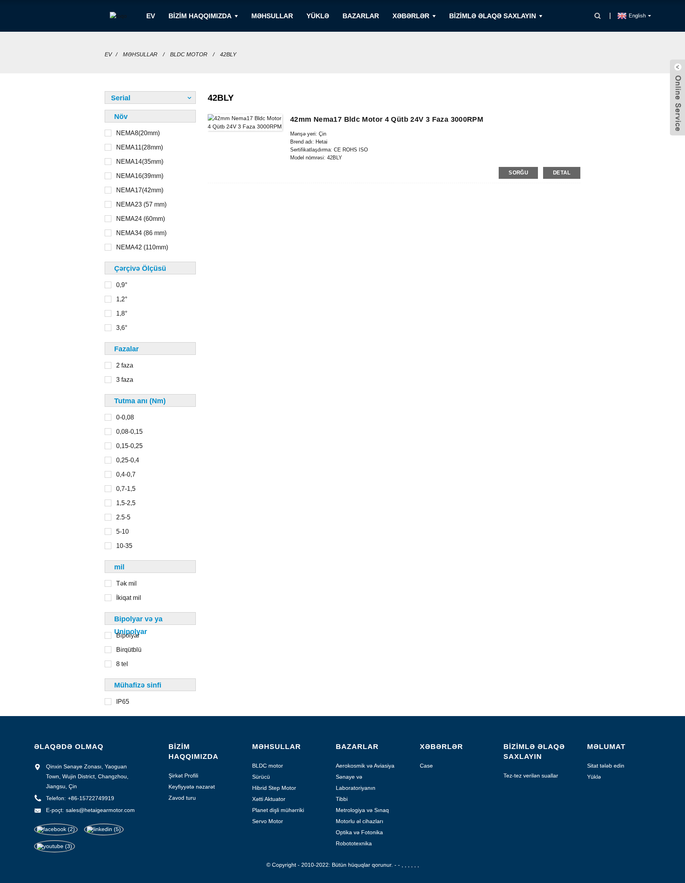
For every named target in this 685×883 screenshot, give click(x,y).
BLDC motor (188, 54)
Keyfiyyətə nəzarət (191, 786)
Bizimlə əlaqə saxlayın (492, 16)
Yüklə (317, 16)
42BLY (228, 54)
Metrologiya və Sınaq (362, 810)
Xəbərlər (410, 16)
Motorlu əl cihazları (359, 821)
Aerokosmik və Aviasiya (365, 765)
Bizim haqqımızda (200, 16)
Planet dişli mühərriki (278, 810)
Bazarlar (360, 16)
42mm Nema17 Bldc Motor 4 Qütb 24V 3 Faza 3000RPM (386, 119)
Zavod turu (182, 798)
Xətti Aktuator (268, 799)
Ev (150, 16)
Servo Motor (267, 821)
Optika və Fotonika (359, 832)
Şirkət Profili (183, 775)
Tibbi (342, 799)
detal (561, 173)
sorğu (518, 173)
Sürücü (261, 777)
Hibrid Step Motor (274, 788)
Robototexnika (354, 843)
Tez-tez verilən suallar (530, 775)
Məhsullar (272, 16)
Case (426, 765)
